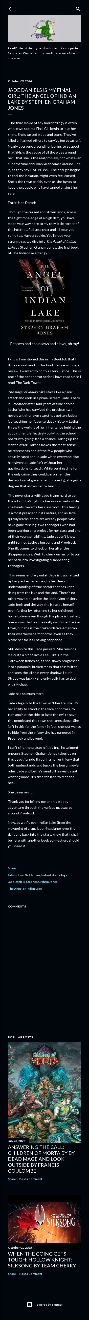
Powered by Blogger (49, 1304)
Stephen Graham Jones (41, 882)
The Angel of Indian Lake (25, 888)
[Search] (78, 8)
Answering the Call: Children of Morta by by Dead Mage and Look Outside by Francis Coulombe (41, 1159)
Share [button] (12, 868)
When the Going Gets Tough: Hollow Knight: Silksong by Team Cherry (42, 1259)
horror (35, 875)
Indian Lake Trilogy (54, 875)
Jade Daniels (16, 882)
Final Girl (24, 875)
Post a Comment (30, 1179)
